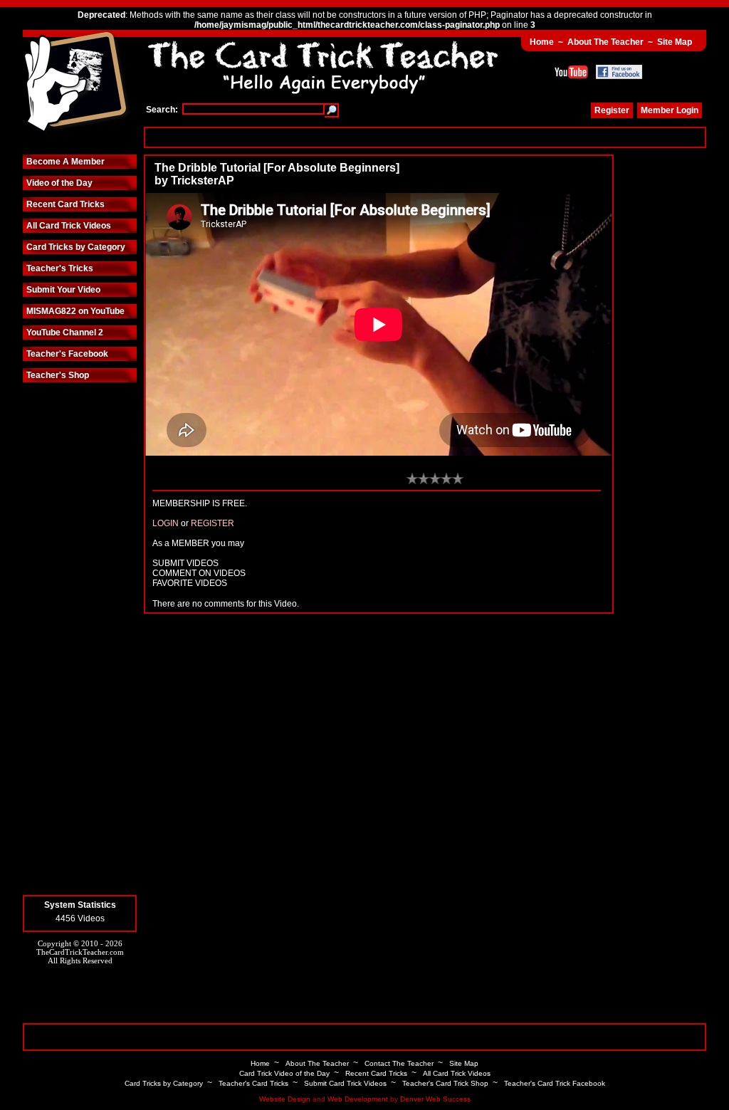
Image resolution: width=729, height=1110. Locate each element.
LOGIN (165, 523)
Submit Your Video (63, 290)
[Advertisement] (425, 137)
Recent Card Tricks (65, 204)
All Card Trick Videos (68, 226)
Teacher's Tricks (59, 268)
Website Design (284, 1099)
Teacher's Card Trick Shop (445, 1083)
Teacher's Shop (57, 375)
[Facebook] (619, 72)
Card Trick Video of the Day (284, 1073)
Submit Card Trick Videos (345, 1083)
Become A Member (65, 162)
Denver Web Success (435, 1099)
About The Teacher (605, 42)
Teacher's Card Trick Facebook (554, 1083)
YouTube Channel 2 (64, 332)
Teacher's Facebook (67, 354)
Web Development (357, 1099)
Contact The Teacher (399, 1063)
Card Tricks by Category (75, 247)
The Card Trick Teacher (76, 83)
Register (611, 110)
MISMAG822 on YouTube (75, 311)
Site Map (674, 42)
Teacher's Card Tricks (253, 1083)
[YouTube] (571, 72)
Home (542, 42)
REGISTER (212, 523)
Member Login (669, 110)
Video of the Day (59, 183)
